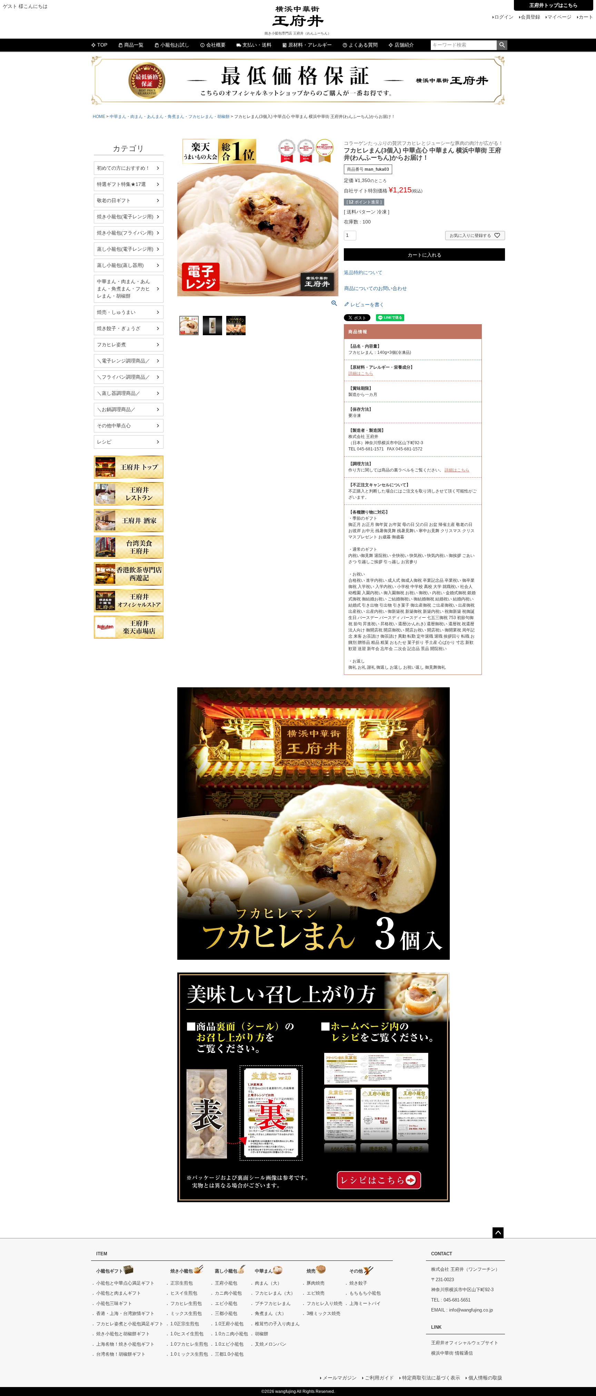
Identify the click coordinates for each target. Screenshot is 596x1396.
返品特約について (363, 272)
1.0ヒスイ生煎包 (186, 1333)
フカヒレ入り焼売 (324, 1303)
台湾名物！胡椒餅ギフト (121, 1354)
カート (586, 17)
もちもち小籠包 (365, 1293)
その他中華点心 (114, 425)
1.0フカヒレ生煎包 (189, 1344)
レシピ (104, 442)
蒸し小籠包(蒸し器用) (120, 265)
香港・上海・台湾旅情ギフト (125, 1313)
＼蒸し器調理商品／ (118, 393)
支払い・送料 (256, 45)
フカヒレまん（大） (275, 1293)
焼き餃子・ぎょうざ (118, 328)
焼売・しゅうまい (116, 312)
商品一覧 (133, 45)
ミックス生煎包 (186, 1313)
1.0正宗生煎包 (184, 1323)
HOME (99, 116)
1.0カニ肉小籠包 (231, 1333)
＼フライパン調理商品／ (123, 377)
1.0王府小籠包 (229, 1323)
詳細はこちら (360, 373)
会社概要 (216, 45)
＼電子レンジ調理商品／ (123, 360)
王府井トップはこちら (553, 5)
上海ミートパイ (365, 1303)
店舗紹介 (404, 45)
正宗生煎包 (181, 1283)
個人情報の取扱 (485, 1377)
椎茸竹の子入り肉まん (277, 1323)
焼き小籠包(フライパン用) (125, 233)
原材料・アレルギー (310, 45)
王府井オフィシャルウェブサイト (464, 1342)
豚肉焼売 (316, 1283)
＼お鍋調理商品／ (116, 409)
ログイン (504, 17)
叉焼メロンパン (270, 1344)
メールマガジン (340, 1377)
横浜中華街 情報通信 (452, 1353)
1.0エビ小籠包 (229, 1344)
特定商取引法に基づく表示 (431, 1377)
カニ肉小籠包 (228, 1293)
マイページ (559, 17)
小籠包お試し (174, 45)
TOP (102, 45)
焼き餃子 (358, 1283)
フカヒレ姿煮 (111, 344)
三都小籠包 (226, 1313)
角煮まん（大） (270, 1313)
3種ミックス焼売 (323, 1313)
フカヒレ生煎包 (186, 1303)
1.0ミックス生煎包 (189, 1354)
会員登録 (530, 17)
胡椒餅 (261, 1333)
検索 (502, 45)
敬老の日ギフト (114, 200)
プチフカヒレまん (273, 1303)
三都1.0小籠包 (229, 1354)
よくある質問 (363, 45)
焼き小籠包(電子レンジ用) (125, 216)
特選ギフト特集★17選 (121, 184)
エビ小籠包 (226, 1303)
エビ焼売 (316, 1293)
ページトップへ (498, 1232)
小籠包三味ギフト (114, 1303)
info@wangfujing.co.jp (471, 1310)
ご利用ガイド (379, 1377)
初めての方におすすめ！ (123, 168)
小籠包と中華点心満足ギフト (125, 1283)
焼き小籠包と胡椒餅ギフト (123, 1333)
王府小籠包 (226, 1283)
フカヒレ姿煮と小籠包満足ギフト (129, 1323)
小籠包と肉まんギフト (118, 1293)
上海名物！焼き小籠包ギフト (125, 1344)
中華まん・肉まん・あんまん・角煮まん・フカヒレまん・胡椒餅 (170, 116)
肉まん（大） (268, 1283)
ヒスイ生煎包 (183, 1293)
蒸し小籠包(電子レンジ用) (125, 249)
